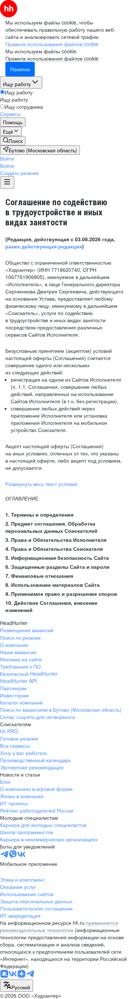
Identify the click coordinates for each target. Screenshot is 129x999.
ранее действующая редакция (43, 246)
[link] (12, 140)
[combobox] (16, 986)
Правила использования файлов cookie (52, 58)
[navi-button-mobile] (7, 182)
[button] (7, 158)
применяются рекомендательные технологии (59, 926)
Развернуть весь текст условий (41, 483)
